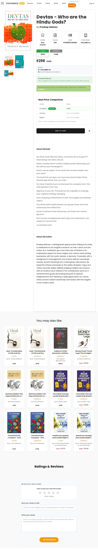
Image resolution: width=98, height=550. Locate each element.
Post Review (51, 540)
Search (72, 5)
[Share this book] (89, 131)
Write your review (28, 515)
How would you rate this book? (49, 489)
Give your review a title (30, 503)
